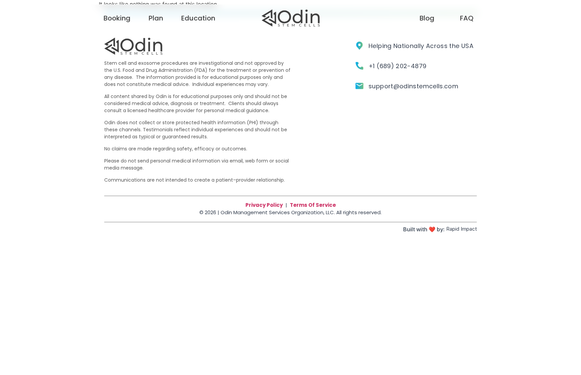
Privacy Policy (264, 204)
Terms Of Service (313, 204)
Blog (427, 18)
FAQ (466, 18)
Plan (156, 18)
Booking (117, 18)
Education (198, 18)
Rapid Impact (461, 229)
